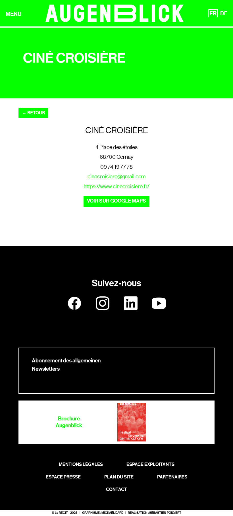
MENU (13, 14)
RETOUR (33, 112)
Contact (116, 489)
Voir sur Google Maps (116, 201)
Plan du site (119, 477)
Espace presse (63, 477)
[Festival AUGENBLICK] (115, 13)
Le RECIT (61, 513)
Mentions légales (81, 464)
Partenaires (172, 477)
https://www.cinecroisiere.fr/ (116, 186)
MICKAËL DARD (112, 513)
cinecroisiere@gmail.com (116, 176)
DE (223, 13)
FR (213, 13)
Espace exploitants (150, 464)
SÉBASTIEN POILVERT (165, 513)
